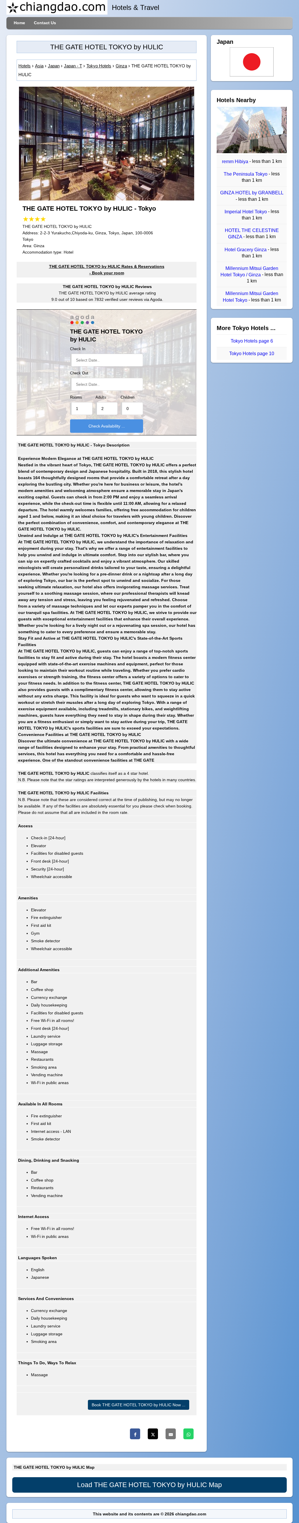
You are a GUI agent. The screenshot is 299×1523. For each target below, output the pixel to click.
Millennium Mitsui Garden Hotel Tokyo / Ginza (249, 271)
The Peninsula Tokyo (246, 174)
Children (127, 397)
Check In (77, 349)
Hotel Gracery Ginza (246, 249)
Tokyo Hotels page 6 (252, 341)
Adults (100, 397)
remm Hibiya (235, 161)
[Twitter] (153, 1433)
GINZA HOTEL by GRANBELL (252, 193)
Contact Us (45, 22)
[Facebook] (135, 1433)
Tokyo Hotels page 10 (251, 353)
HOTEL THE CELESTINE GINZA (252, 233)
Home (19, 22)
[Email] (171, 1433)
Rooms (76, 397)
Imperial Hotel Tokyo (246, 211)
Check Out (79, 373)
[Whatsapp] (188, 1433)
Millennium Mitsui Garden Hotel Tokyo (250, 297)
